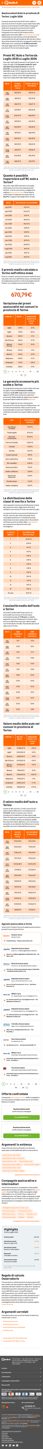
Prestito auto (8, 1330)
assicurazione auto (17, 192)
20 (38, 372)
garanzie (32, 399)
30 (36, 1084)
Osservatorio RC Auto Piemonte (15, 1338)
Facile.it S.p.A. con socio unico (33, 1426)
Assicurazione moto (21, 1127)
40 (16, 1088)
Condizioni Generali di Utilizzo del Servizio (11, 1431)
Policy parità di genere (7, 1438)
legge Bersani (33, 522)
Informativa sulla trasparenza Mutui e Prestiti (12, 1442)
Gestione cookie (5, 1436)
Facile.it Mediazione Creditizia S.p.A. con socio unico (18, 1422)
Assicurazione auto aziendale (14, 1327)
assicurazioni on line (29, 35)
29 (21, 375)
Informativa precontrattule (8, 1440)
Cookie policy (5, 1434)
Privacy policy (5, 1433)
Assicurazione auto (21, 1109)
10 (30, 372)
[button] (2, 3)
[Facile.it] (11, 4)
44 (23, 1088)
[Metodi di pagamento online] (21, 1394)
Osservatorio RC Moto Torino (14, 1341)
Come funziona (7, 1304)
